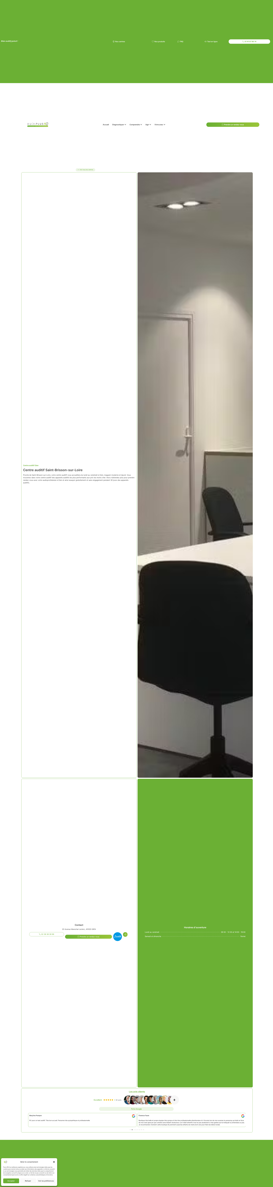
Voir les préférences (46, 1181)
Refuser (28, 1181)
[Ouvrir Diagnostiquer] (125, 124)
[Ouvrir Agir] (150, 124)
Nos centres (120, 41)
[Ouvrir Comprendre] (141, 124)
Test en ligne (212, 41)
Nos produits (159, 41)
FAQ (181, 41)
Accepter (11, 1181)
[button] (54, 1162)
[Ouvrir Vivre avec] (164, 124)
